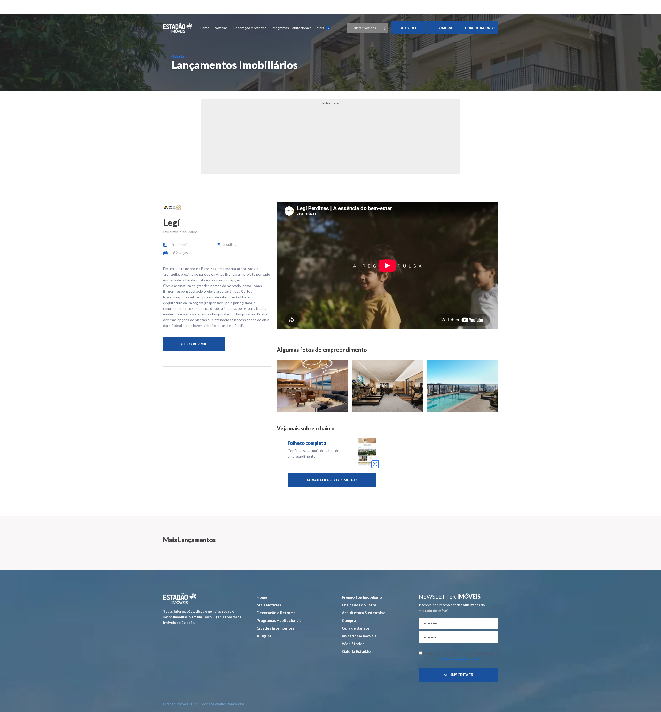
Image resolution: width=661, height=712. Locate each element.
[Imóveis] (179, 598)
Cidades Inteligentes (275, 628)
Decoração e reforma (249, 28)
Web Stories (353, 643)
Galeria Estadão (356, 651)
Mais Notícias (269, 605)
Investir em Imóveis (359, 636)
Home (204, 28)
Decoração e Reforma (276, 612)
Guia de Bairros (355, 628)
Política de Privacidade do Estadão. (455, 659)
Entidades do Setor (359, 605)
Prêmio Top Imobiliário (362, 597)
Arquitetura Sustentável (364, 612)
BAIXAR (332, 480)
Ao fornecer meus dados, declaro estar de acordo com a (458, 656)
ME (458, 674)
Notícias (221, 28)
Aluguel (264, 636)
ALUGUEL (409, 28)
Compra (349, 620)
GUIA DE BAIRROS (480, 28)
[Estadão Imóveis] (177, 28)
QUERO (194, 344)
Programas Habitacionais (291, 28)
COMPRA (444, 28)
